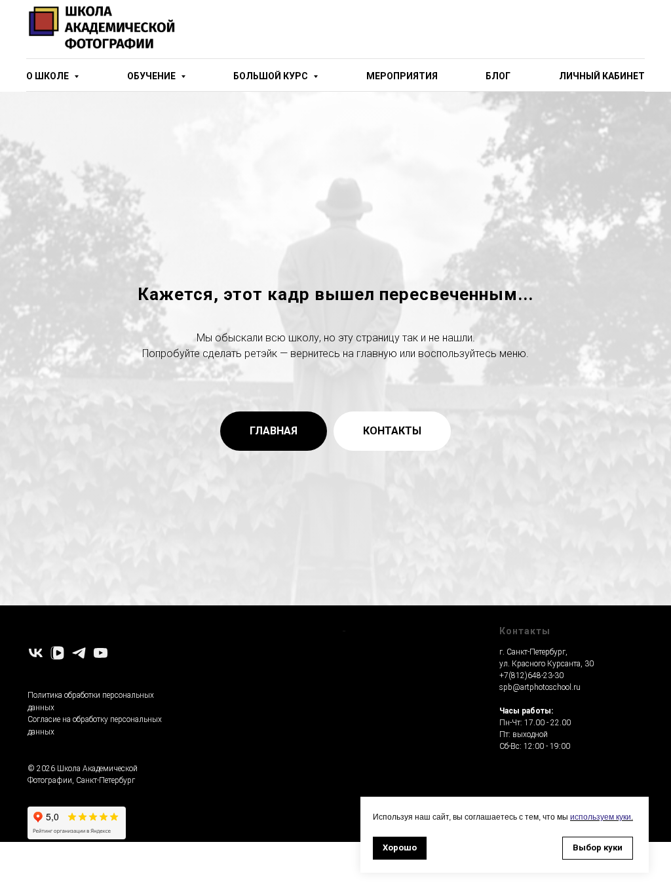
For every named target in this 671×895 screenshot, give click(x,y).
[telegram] (79, 653)
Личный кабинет (602, 76)
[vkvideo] (57, 653)
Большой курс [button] (271, 76)
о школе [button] (48, 76)
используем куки (600, 817)
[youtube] (100, 653)
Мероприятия (402, 76)
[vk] (36, 653)
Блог (498, 76)
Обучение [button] (152, 76)
